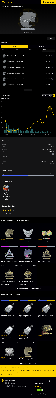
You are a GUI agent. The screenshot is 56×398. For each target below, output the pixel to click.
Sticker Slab (42, 46)
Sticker (14, 46)
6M (49, 95)
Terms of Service (39, 381)
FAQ (32, 381)
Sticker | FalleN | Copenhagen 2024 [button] (11, 6)
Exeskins (7, 98)
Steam (2, 98)
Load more (28, 90)
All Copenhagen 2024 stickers (27, 288)
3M (47, 95)
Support (53, 381)
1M (45, 95)
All (53, 95)
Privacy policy (38, 383)
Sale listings (4, 42)
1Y (51, 95)
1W (43, 95)
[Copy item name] (22, 6)
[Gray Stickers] (53, 154)
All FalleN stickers (27, 363)
